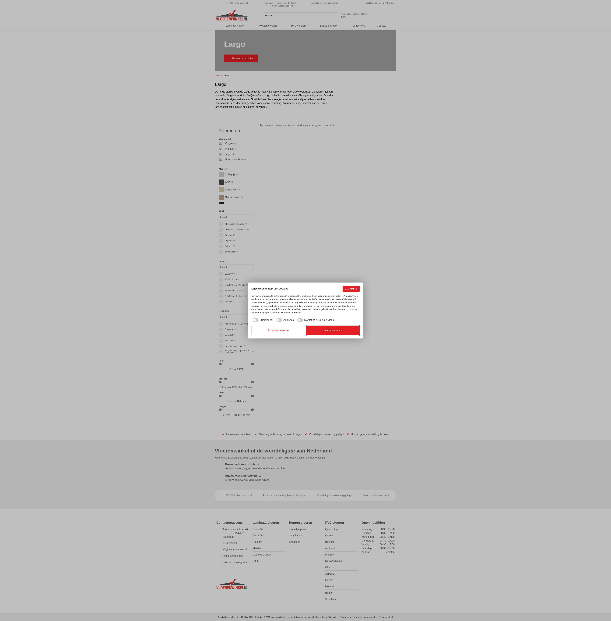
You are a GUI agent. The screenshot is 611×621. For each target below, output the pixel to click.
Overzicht (352, 288)
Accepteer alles (333, 330)
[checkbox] (262, 320)
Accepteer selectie (278, 330)
